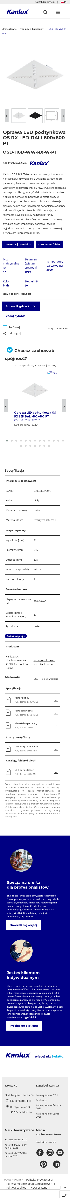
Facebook (40, 1153)
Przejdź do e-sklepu (24, 1025)
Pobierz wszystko (49, 679)
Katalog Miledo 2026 (16, 1139)
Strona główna (9, 28)
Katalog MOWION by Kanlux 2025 (16, 1154)
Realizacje (41, 1100)
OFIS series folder (49, 244)
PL (65, 2)
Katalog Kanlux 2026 (47, 1095)
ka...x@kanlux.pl (20, 1101)
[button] (64, 2)
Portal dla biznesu (45, 2)
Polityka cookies (16, 1187)
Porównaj (14, 327)
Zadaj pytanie (15, 316)
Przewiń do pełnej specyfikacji (17, 293)
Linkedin (57, 1164)
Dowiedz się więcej (23, 925)
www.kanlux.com (43, 664)
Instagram (50, 1153)
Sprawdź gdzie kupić (21, 306)
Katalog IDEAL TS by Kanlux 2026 (15, 1146)
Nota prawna (39, 1187)
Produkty (24, 28)
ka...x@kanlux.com (44, 660)
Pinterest (43, 1164)
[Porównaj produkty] (65, 1194)
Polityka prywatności (39, 1179)
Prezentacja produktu (18, 244)
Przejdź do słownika (58, 328)
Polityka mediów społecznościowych (29, 1183)
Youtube (60, 1153)
